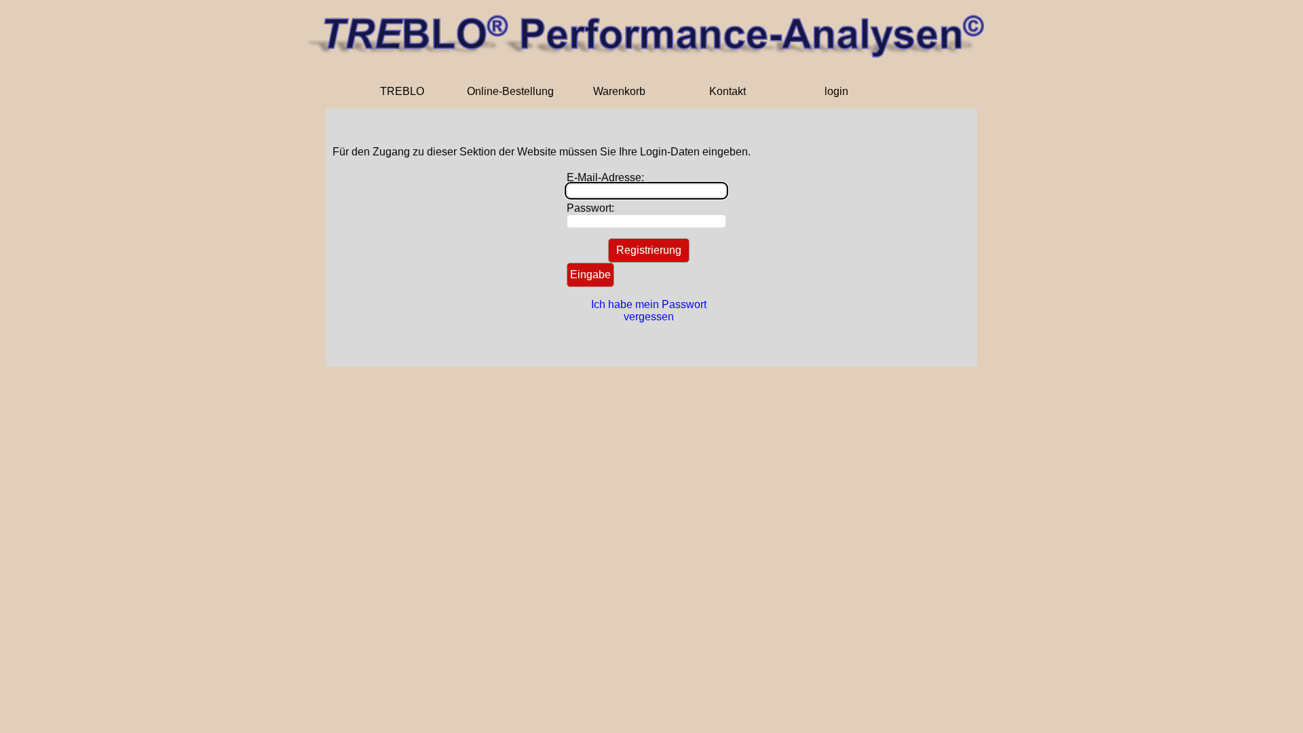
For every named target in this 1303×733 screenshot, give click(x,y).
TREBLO (402, 91)
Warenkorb (619, 91)
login (836, 91)
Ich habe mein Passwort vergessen (648, 310)
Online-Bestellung (510, 91)
